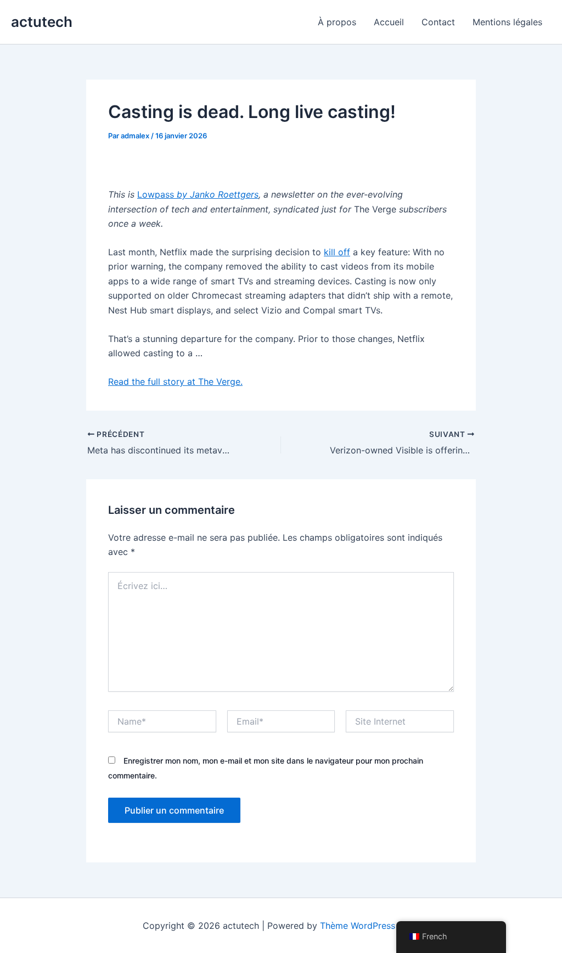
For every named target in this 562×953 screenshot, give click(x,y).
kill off (337, 251)
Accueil (389, 21)
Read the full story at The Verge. (175, 381)
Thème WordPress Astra (370, 925)
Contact (438, 21)
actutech (41, 21)
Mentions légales (507, 21)
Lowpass (197, 194)
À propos (337, 21)
